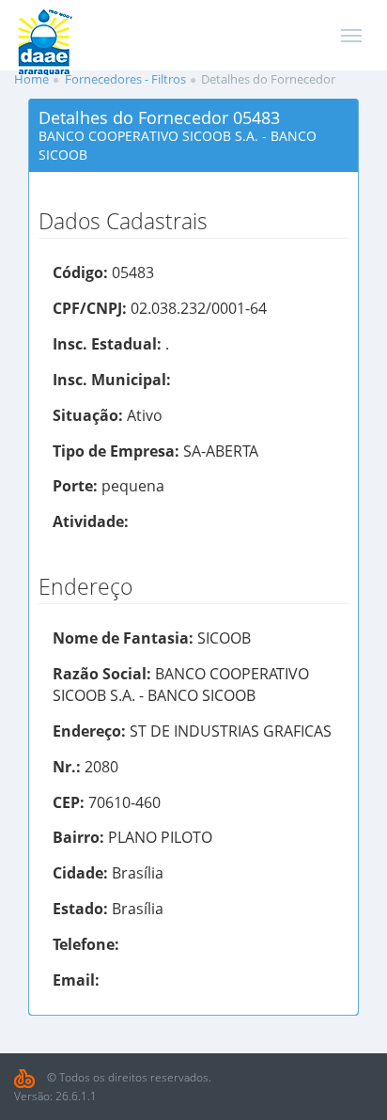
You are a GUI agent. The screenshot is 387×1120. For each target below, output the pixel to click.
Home (31, 78)
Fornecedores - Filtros (125, 78)
